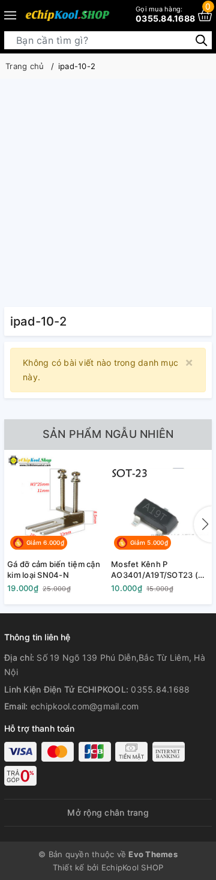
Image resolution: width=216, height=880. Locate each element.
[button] (203, 524)
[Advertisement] (108, 193)
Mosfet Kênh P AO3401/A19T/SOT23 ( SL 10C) (154, 569)
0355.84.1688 (165, 14)
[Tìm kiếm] (201, 39)
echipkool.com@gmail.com (85, 706)
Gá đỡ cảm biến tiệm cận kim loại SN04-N (53, 569)
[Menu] (10, 15)
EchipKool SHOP (132, 867)
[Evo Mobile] (67, 15)
